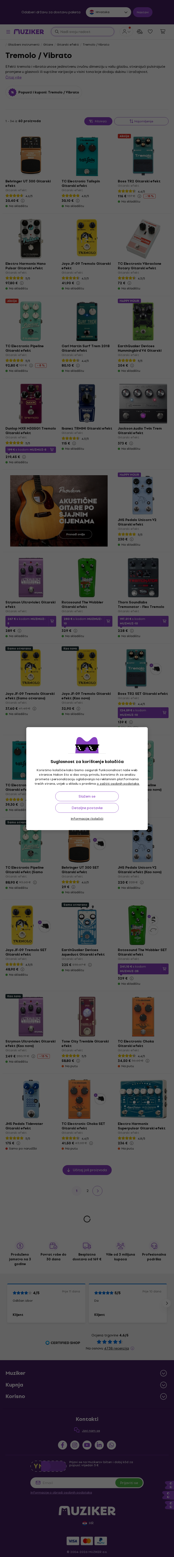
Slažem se (87, 796)
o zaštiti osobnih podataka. (118, 783)
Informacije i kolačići (87, 818)
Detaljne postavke (87, 808)
